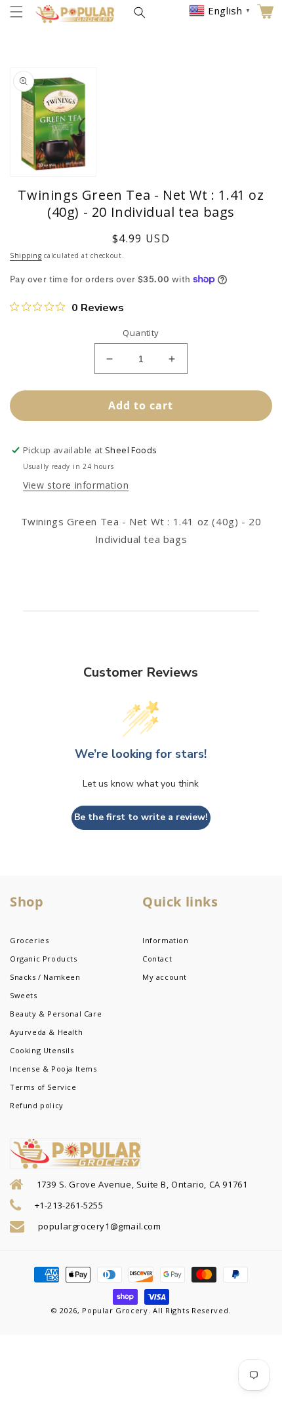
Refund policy (37, 1105)
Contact (157, 958)
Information (165, 940)
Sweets (23, 995)
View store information (76, 485)
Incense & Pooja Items (53, 1069)
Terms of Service (43, 1087)
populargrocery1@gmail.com (99, 1226)
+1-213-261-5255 (69, 1205)
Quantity (141, 333)
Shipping (26, 255)
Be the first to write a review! (141, 817)
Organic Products (43, 958)
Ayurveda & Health (46, 1032)
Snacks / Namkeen (45, 977)
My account (164, 977)
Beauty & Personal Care (56, 1014)
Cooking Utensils (42, 1050)
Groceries (29, 940)
